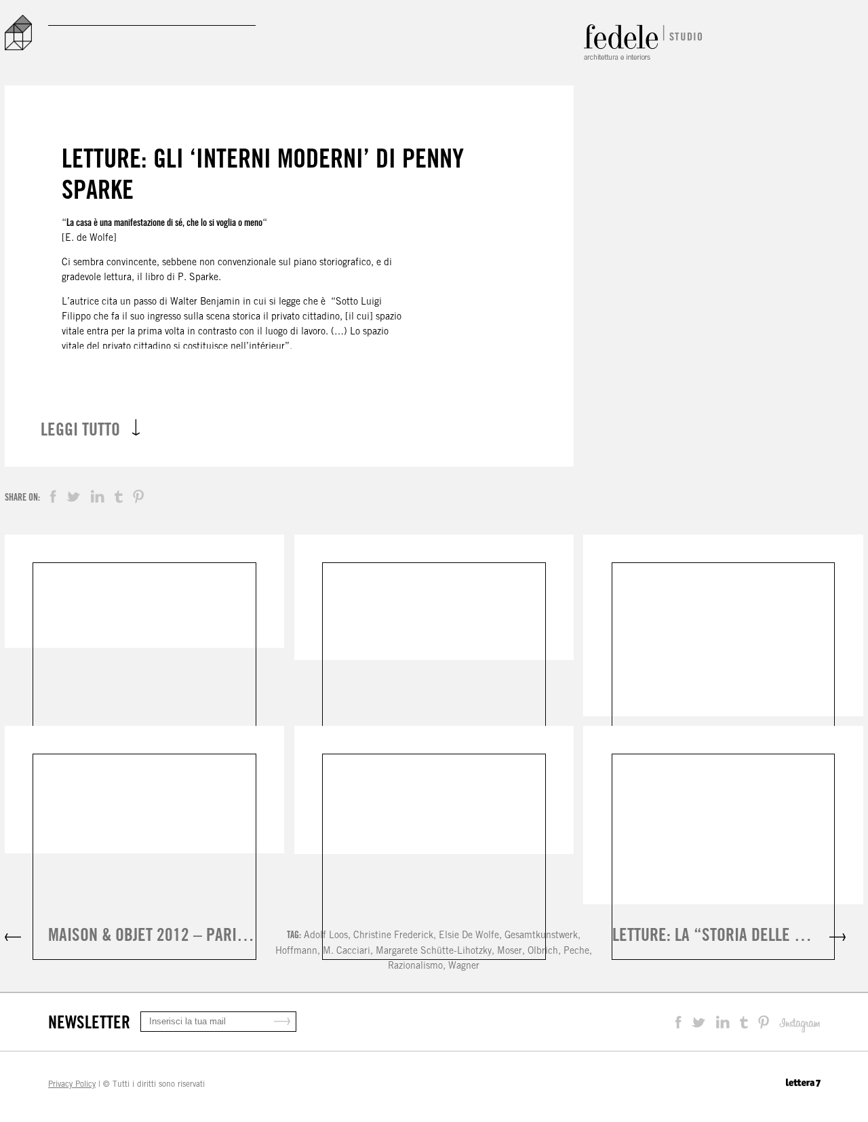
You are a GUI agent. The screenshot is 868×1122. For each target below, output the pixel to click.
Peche (576, 950)
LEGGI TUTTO (80, 429)
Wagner (463, 965)
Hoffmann (296, 950)
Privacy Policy (72, 1084)
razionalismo (415, 965)
